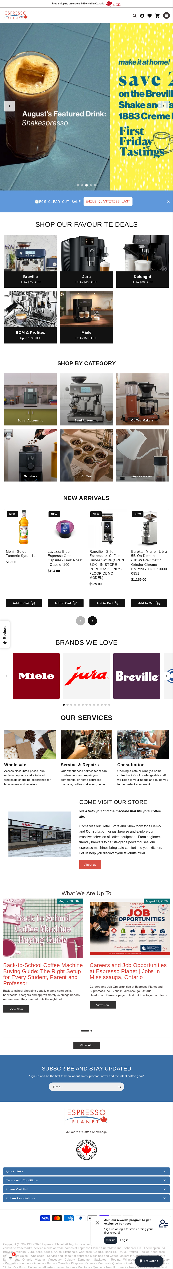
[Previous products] (80, 620)
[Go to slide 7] (86, 705)
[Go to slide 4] (91, 185)
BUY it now (130, 201)
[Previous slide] (9, 106)
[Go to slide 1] (78, 185)
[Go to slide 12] (105, 705)
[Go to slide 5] (95, 185)
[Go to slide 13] (109, 705)
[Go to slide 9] (94, 705)
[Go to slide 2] (82, 185)
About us (90, 864)
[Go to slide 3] (86, 185)
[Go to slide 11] (102, 705)
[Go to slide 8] (90, 705)
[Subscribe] (119, 1086)
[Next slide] (163, 106)
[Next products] (92, 620)
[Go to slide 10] (98, 705)
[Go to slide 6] (83, 705)
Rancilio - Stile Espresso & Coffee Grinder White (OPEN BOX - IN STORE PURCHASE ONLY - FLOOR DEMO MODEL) (106, 565)
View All (86, 1045)
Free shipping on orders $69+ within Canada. (78, 3)
